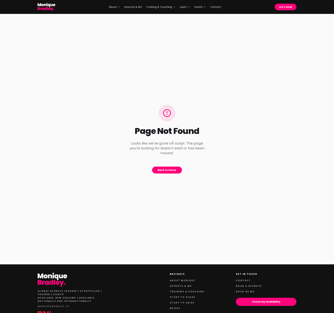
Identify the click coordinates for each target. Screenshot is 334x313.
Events (198, 7)
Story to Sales (182, 302)
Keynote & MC (133, 7)
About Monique (182, 280)
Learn (183, 7)
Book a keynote (249, 286)
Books (175, 308)
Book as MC (245, 291)
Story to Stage (182, 297)
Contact (215, 7)
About (113, 7)
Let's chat (285, 7)
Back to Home (167, 170)
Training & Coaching (159, 7)
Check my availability (266, 301)
